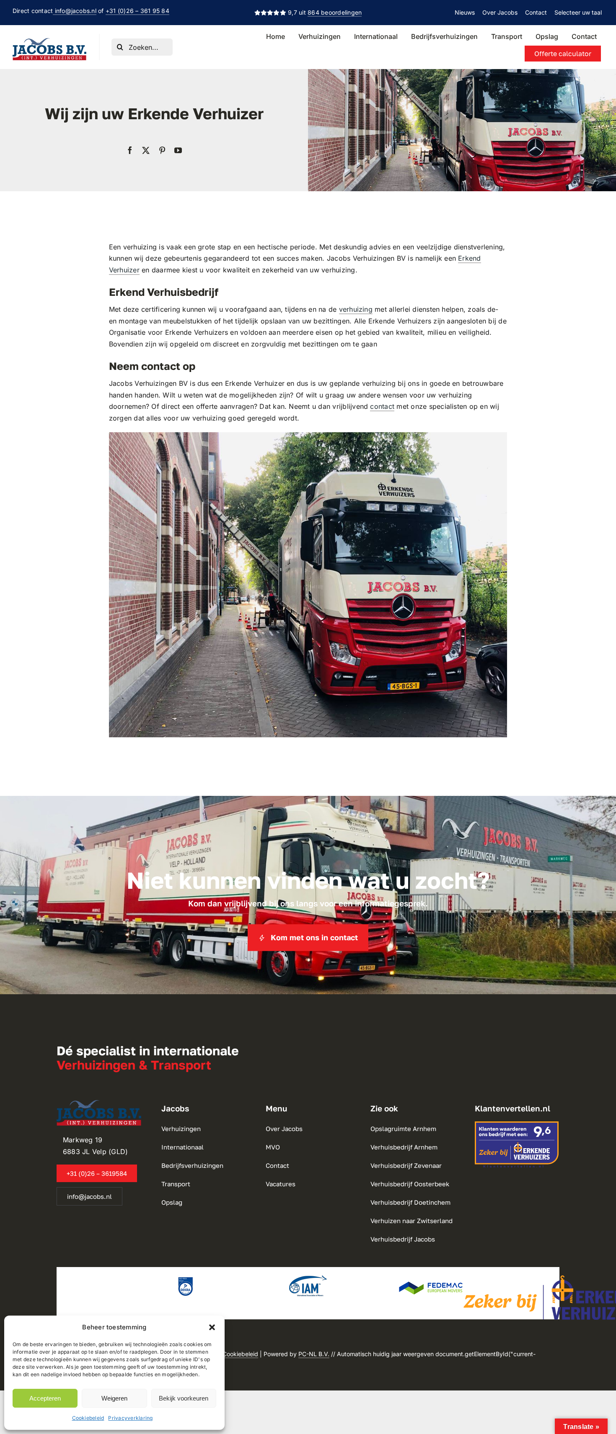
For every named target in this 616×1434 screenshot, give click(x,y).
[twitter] (146, 150)
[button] (212, 1327)
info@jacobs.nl (74, 10)
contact (382, 406)
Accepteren (45, 1398)
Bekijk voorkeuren (183, 1398)
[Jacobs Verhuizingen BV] (49, 41)
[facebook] (130, 150)
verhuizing (356, 309)
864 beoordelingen (335, 12)
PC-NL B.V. (313, 1353)
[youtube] (178, 150)
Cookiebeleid (88, 1418)
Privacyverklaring (130, 1418)
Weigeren (114, 1398)
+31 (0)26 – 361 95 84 (137, 10)
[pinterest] (162, 150)
